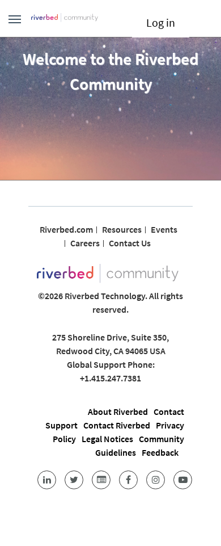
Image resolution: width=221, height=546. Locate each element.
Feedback (160, 452)
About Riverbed (118, 411)
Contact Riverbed (116, 425)
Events (164, 229)
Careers (85, 243)
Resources (122, 229)
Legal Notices (107, 438)
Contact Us (130, 243)
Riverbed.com (66, 229)
